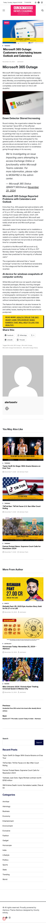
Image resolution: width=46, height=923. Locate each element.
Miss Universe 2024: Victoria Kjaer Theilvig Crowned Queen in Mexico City (20, 688)
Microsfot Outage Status (30, 348)
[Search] (42, 10)
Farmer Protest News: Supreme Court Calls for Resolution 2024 (22, 547)
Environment (8, 826)
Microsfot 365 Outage (14, 345)
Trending (7, 45)
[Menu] (4, 10)
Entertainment (8, 821)
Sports (6, 603)
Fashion (6, 683)
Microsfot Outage (27, 345)
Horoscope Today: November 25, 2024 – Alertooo (19, 647)
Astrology (7, 643)
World (5, 879)
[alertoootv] (23, 376)
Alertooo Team (23, 472)
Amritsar (6, 801)
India (4, 850)
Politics (5, 860)
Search (5, 738)
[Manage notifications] (4, 919)
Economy (6, 816)
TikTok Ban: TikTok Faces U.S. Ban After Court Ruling (22, 507)
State (5, 870)
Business (6, 811)
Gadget (5, 840)
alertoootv (20, 61)
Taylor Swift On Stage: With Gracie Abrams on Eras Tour (21, 467)
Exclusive (6, 831)
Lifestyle (6, 855)
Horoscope (7, 845)
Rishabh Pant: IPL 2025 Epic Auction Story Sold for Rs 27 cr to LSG (22, 607)
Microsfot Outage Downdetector (12, 348)
